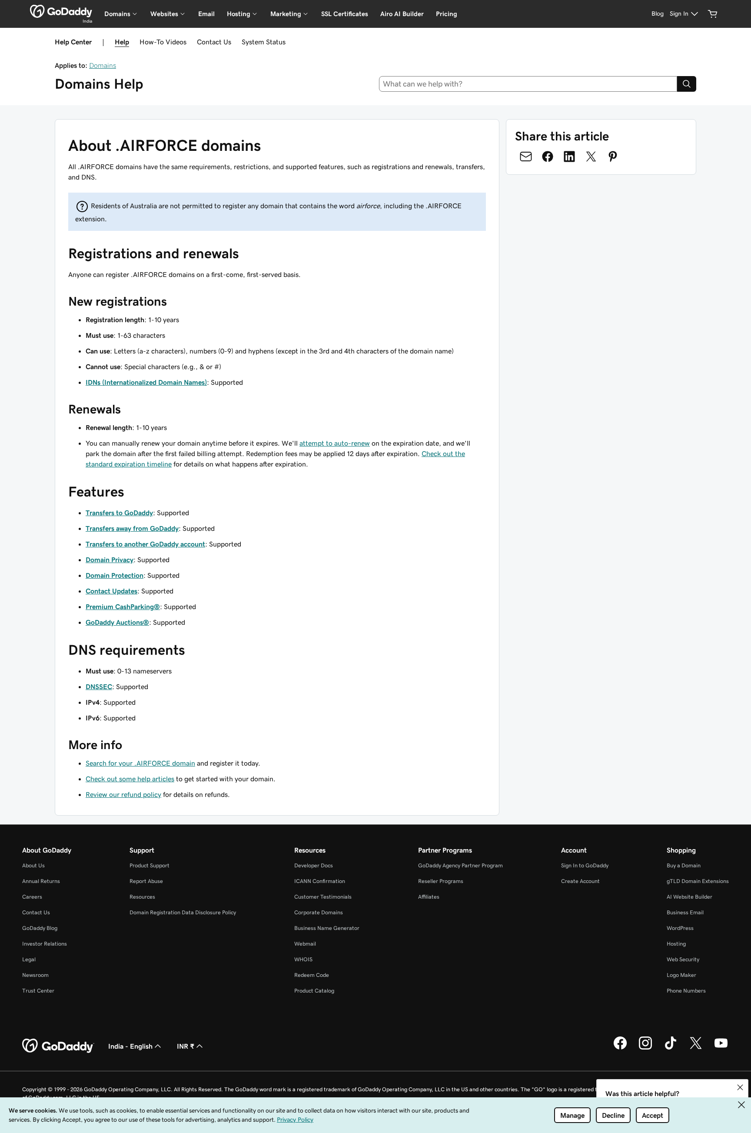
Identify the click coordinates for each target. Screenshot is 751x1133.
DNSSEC (99, 686)
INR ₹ (185, 1046)
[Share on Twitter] (591, 156)
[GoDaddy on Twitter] (696, 1048)
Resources (142, 897)
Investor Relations (44, 943)
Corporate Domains (318, 912)
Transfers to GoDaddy (119, 512)
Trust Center (38, 990)
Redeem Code (311, 975)
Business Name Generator (326, 928)
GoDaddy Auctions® (117, 622)
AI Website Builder (689, 897)
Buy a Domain (684, 865)
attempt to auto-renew (334, 443)
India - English (130, 1046)
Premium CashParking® (123, 606)
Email (206, 13)
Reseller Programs (440, 881)
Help (122, 41)
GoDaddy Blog (39, 928)
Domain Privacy (109, 559)
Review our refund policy (123, 794)
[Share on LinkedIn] (569, 156)
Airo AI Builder (402, 13)
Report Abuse (146, 881)
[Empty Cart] (713, 14)
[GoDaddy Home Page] (58, 1046)
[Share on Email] (526, 156)
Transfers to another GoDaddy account (145, 543)
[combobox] (528, 84)
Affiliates (428, 897)
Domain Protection (114, 575)
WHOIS (303, 959)
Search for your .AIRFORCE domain (140, 763)
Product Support (149, 865)
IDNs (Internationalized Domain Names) (146, 382)
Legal (29, 959)
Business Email (685, 912)
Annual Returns (41, 881)
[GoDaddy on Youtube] (721, 1048)
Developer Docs (313, 865)
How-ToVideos (163, 41)
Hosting (676, 943)
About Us (33, 865)
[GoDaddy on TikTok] (670, 1048)
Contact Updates (111, 590)
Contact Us (214, 41)
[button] (740, 1087)
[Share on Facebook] (547, 156)
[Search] (686, 84)
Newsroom (35, 975)
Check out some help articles (130, 778)
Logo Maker (681, 975)
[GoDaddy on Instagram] (645, 1048)
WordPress (680, 928)
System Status (264, 41)
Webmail (305, 943)
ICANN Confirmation (319, 881)
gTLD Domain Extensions (698, 881)
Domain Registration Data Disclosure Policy (183, 912)
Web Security (683, 959)
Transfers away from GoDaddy (132, 528)
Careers (32, 897)
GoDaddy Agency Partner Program (460, 865)
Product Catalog (314, 990)
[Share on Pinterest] (613, 156)
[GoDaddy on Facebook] (620, 1048)
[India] (61, 11)
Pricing (446, 13)
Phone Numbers (686, 990)
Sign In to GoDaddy (584, 865)
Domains (102, 65)
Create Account (580, 881)
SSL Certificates (344, 13)
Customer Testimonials (323, 897)
